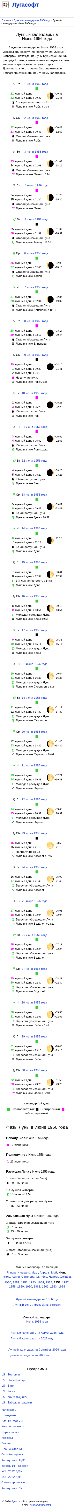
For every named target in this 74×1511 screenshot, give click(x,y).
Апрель (45, 1272)
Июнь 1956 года (37, 1321)
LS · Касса (8, 1391)
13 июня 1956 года (34, 494)
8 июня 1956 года (36, 321)
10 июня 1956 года (34, 393)
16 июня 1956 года (34, 596)
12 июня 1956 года (34, 460)
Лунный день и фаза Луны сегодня (37, 1304)
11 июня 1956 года (34, 426)
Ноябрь (54, 1276)
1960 (28, 1286)
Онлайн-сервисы (12, 1454)
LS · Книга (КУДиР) (14, 1397)
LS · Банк (7, 1385)
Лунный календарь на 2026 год (32, 1338)
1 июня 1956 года (36, 83)
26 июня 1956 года (34, 935)
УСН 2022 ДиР (11, 1476)
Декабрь (66, 1276)
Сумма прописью (13, 1482)
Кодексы (7, 1437)
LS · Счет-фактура (13, 1380)
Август (16, 1276)
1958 (12, 1286)
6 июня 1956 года (36, 253)
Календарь (8, 1409)
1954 (40, 1282)
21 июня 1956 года (34, 765)
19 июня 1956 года (34, 697)
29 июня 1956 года (34, 1036)
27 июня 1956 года (34, 968)
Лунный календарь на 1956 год (32, 20)
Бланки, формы (12, 1420)
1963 (53, 1286)
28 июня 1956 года (34, 1002)
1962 (45, 1286)
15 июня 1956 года (34, 562)
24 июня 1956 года (34, 867)
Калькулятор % (11, 1488)
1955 (49, 1282)
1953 (32, 1282)
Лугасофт (16, 1501)
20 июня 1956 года (34, 731)
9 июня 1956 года (36, 355)
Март (34, 1272)
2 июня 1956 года (36, 117)
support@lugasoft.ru (41, 1505)
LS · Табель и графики (16, 1402)
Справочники (10, 1432)
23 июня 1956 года (34, 833)
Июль (6, 1276)
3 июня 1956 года (36, 151)
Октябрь (41, 1276)
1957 (65, 1282)
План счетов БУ (12, 1448)
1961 (37, 1286)
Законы (6, 1443)
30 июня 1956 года (34, 1070)
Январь (11, 1272)
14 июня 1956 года (34, 528)
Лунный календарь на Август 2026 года (37, 1332)
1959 (20, 1286)
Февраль (24, 1272)
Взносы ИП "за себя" (15, 1465)
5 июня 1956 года (36, 219)
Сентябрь (27, 1276)
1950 (8, 1282)
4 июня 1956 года (37, 185)
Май (54, 1272)
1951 (16, 1282)
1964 (61, 1286)
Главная (6, 20)
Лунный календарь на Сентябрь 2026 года (37, 1349)
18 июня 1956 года (34, 663)
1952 (24, 1282)
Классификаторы (12, 1426)
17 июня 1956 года (34, 630)
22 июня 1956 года (34, 799)
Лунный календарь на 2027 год (29, 1355)
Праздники (8, 1415)
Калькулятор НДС (13, 1460)
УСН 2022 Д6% (11, 1471)
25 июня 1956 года (34, 901)
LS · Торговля (10, 1374)
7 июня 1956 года (36, 287)
